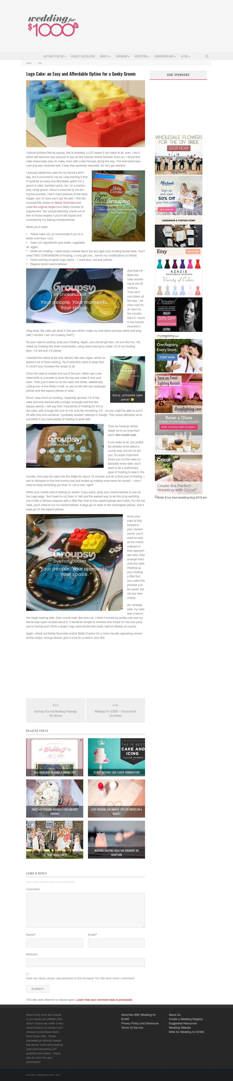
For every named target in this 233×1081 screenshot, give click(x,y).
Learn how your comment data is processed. (105, 999)
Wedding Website (180, 1027)
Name (31, 934)
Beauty (104, 56)
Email (92, 934)
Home (28, 63)
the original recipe (44, 207)
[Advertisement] (152, 29)
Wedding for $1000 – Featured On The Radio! (115, 713)
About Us (175, 1014)
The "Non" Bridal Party (54, 855)
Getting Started (54, 56)
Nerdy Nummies (65, 202)
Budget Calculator (83, 56)
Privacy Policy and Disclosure (140, 1023)
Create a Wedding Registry (186, 1019)
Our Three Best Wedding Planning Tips (55, 772)
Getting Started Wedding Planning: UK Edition (55, 713)
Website (31, 954)
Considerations (164, 56)
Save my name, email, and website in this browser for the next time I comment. (80, 978)
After (184, 56)
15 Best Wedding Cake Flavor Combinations (117, 772)
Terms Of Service (132, 1027)
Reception (141, 56)
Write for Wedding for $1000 (186, 1032)
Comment (33, 889)
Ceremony (122, 56)
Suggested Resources (183, 1023)
